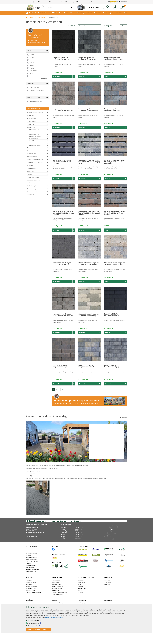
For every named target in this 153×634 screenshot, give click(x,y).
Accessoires (118, 13)
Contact (28, 549)
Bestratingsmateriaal (32, 192)
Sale (125, 13)
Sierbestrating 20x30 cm (33, 180)
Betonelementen (31, 168)
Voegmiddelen (31, 171)
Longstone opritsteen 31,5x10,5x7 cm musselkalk (113, 58)
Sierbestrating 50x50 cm (33, 186)
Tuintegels (32, 13)
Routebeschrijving (31, 536)
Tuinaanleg (29, 563)
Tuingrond (80, 586)
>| (62, 389)
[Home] (27, 17)
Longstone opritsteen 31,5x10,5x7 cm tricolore (112, 109)
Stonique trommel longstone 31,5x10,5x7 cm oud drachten (63, 315)
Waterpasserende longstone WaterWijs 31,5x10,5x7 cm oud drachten (63, 213)
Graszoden (81, 590)
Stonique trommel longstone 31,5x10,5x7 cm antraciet (63, 263)
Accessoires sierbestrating (34, 177)
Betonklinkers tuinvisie (35, 145)
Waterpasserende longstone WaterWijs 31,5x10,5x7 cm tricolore (114, 213)
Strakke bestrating (32, 121)
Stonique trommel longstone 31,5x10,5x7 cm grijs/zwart (88, 263)
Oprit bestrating (31, 189)
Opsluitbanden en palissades (35, 162)
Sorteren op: (71, 26)
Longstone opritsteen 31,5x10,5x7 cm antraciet (61, 58)
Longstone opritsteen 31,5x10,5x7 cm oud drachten (63, 109)
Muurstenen (30, 165)
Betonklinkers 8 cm (34, 134)
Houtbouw (89, 13)
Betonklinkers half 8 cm (35, 136)
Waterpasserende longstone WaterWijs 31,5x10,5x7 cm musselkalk (114, 161)
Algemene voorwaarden (32, 569)
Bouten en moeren (109, 603)
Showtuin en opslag (31, 553)
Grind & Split (53, 13)
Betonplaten (30, 194)
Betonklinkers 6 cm (34, 129)
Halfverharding (82, 588)
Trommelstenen (31, 118)
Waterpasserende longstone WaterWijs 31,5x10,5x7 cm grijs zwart (89, 161)
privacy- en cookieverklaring (54, 617)
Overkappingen (82, 603)
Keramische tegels (32, 153)
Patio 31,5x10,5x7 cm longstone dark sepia (60, 366)
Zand (79, 584)
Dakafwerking (107, 582)
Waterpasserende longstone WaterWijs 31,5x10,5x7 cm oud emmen (89, 213)
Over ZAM (28, 551)
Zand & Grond (63, 13)
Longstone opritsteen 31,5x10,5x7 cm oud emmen (88, 109)
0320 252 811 (34, 40)
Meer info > (123, 418)
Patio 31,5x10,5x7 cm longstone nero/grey (111, 366)
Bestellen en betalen (31, 557)
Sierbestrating (42, 13)
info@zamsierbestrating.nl (37, 42)
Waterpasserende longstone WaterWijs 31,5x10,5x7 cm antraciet (63, 161)
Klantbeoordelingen (31, 559)
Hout (27, 603)
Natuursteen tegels (32, 156)
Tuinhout (73, 13)
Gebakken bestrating (33, 151)
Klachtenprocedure (31, 567)
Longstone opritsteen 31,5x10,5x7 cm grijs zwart (87, 58)
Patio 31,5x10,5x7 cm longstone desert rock (86, 366)
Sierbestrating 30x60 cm (33, 183)
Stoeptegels (30, 115)
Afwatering (30, 174)
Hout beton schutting (57, 603)
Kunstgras (80, 592)
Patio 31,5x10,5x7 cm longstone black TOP (111, 315)
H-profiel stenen (33, 141)
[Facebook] (53, 549)
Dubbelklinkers (33, 143)
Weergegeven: (107, 26)
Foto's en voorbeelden (32, 561)
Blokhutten (97, 13)
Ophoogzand (81, 582)
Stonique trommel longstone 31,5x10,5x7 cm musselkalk (114, 263)
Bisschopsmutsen (34, 138)
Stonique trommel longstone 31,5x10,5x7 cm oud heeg (88, 315)
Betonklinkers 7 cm (34, 132)
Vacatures (29, 555)
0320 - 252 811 (74, 403)
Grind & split (81, 580)
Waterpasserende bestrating (35, 159)
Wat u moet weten (31, 565)
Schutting (80, 13)
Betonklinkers (42, 17)
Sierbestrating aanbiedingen (35, 112)
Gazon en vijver (108, 13)
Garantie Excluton (31, 571)
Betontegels (30, 124)
